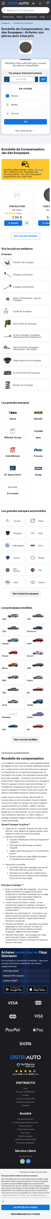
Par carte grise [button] (24, 130)
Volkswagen (18, 545)
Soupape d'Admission (23, 286)
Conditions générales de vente (25, 1122)
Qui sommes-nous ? (25, 1119)
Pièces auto (8, 16)
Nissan (41, 557)
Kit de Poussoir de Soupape (26, 372)
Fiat (40, 570)
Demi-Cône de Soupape (25, 323)
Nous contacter (25, 1126)
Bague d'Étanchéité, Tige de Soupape (27, 299)
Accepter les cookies (25, 1207)
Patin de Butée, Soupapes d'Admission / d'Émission (25, 348)
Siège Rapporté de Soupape (27, 360)
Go (43, 79)
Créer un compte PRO (25, 1098)
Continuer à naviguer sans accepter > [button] (33, 1172)
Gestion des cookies (25, 1129)
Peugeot (17, 533)
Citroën (17, 520)
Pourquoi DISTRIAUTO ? (25, 1092)
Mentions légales (25, 1136)
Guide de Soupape (22, 311)
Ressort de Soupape (23, 384)
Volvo (41, 520)
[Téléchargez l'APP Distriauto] (13, 989)
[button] (33, 3)
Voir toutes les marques (25, 594)
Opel (15, 582)
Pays (25, 1088)
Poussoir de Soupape (23, 262)
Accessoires (31, 16)
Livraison (25, 1095)
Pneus (20, 16)
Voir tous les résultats (26, 236)
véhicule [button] (38, 169)
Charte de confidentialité (25, 1139)
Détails (14, 223)
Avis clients (25, 1132)
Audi (40, 533)
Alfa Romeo (16, 569)
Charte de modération (25, 1143)
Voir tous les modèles (25, 740)
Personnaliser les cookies (25, 1214)
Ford (40, 545)
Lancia (16, 557)
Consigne (25, 1105)
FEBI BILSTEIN (17, 206)
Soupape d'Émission (23, 274)
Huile (42, 16)
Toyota (41, 582)
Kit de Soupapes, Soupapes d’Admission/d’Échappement (27, 335)
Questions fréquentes (25, 1102)
